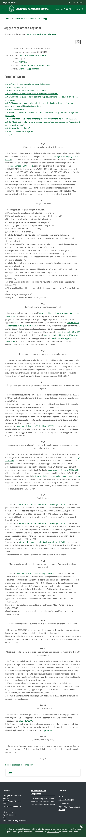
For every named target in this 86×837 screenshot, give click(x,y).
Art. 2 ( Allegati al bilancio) (16, 87)
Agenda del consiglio (66, 799)
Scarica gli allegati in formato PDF (19, 764)
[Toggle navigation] (3, 9)
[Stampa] (78, 42)
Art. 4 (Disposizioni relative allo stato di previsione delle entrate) (32, 93)
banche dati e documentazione (27, 18)
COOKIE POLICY (53, 831)
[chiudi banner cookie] (81, 826)
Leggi (10, 772)
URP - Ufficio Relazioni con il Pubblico (69, 808)
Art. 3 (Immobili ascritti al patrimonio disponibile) (25, 90)
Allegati (8, 134)
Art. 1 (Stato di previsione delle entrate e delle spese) (27, 84)
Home (8, 18)
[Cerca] (82, 9)
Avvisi (61, 796)
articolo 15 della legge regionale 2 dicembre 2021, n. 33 (56, 476)
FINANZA (23, 62)
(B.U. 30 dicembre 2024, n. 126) (32, 55)
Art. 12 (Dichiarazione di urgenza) (19, 131)
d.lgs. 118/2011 (25, 720)
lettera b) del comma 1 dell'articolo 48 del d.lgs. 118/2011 (43, 523)
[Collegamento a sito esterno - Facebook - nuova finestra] (64, 9)
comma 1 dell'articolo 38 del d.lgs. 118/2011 (36, 426)
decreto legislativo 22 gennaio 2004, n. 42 (61, 335)
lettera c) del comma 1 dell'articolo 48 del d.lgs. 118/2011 (43, 542)
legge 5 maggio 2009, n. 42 (21, 165)
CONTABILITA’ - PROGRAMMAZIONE (34, 65)
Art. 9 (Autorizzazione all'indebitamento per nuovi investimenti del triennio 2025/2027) (42, 118)
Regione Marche (9, 2)
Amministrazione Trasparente (38, 792)
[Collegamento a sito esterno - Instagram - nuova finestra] (69, 9)
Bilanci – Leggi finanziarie (29, 68)
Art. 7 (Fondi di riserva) (15, 109)
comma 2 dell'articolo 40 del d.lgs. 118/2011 (36, 573)
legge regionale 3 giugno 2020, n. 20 (63, 469)
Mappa (80, 2)
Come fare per (64, 803)
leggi (45, 18)
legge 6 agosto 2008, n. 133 (68, 332)
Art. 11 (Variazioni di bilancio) (17, 128)
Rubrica (72, 2)
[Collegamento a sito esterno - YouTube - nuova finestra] (66, 9)
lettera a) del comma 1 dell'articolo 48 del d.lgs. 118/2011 (43, 504)
